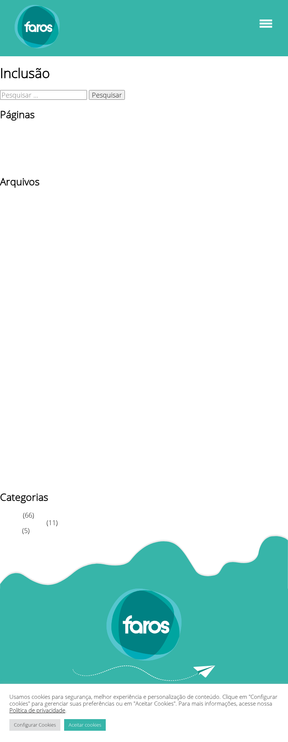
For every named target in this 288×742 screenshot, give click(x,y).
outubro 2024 (21, 230)
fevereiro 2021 (22, 416)
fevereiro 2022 (22, 339)
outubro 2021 (21, 362)
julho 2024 (16, 238)
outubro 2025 (21, 214)
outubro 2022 (21, 323)
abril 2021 (15, 408)
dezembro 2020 (24, 432)
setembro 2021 (23, 370)
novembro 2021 (24, 354)
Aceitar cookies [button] (85, 724)
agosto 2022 (19, 331)
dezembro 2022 (24, 307)
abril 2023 (15, 276)
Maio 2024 (16, 253)
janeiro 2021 (19, 424)
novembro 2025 (24, 207)
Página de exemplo (29, 147)
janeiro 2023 (19, 300)
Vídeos (10, 530)
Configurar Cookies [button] (35, 724)
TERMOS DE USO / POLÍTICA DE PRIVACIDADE (70, 163)
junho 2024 (17, 246)
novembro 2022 (24, 315)
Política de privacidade (34, 155)
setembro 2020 (23, 455)
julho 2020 (16, 471)
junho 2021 (17, 393)
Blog (6, 132)
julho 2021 (16, 385)
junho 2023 (17, 261)
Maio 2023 (16, 269)
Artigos (10, 515)
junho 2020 (17, 478)
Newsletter (16, 139)
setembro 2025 (23, 222)
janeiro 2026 (19, 199)
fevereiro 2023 (22, 292)
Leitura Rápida (22, 522)
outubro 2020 (21, 447)
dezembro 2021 (24, 346)
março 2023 (18, 284)
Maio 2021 (16, 401)
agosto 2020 (19, 463)
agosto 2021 (19, 377)
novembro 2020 (24, 440)
